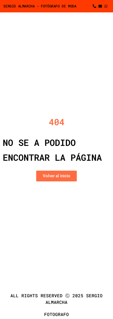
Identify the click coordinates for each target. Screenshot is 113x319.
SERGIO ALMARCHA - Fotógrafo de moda (39, 6)
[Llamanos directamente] (95, 6)
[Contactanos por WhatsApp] (107, 6)
